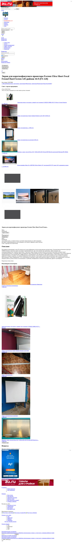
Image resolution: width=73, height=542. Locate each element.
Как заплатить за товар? (13, 500)
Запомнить (5, 55)
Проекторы (40, 83)
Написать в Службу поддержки (9, 535)
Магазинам (10, 507)
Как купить (10, 495)
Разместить (4, 38)
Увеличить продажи (12, 497)
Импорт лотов (10, 499)
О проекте (4, 487)
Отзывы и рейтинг (11, 501)
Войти (2, 58)
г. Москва (4, 83)
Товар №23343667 (47, 83)
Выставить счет (11, 509)
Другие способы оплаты (10, 521)
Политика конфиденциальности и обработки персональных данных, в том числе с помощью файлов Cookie (28, 532)
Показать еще (5, 442)
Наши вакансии (11, 488)
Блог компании (11, 490)
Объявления (10, 506)
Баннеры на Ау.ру (11, 505)
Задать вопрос (5, 232)
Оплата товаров (5, 524)
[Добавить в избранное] (2, 234)
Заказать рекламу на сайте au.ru (9, 478)
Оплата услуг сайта (6, 515)
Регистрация (4, 61)
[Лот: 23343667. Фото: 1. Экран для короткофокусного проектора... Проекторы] (12, 188)
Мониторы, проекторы (31, 83)
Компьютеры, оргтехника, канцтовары (16, 83)
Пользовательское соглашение (9, 531)
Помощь (4, 493)
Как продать (10, 496)
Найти (3, 31)
